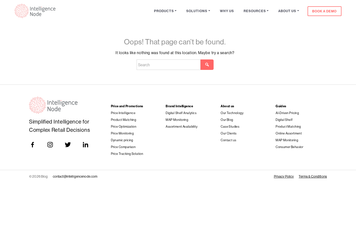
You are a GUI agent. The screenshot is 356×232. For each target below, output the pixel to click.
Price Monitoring (122, 133)
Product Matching (123, 120)
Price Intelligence (123, 113)
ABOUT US (287, 11)
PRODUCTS (164, 11)
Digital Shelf (284, 120)
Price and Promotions (127, 106)
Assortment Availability (181, 126)
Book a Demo (324, 11)
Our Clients (229, 133)
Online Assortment (289, 133)
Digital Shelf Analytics (181, 113)
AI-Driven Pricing (287, 113)
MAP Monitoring (177, 120)
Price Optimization (124, 126)
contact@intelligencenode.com (75, 176)
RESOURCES (255, 11)
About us (227, 106)
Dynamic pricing (122, 140)
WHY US (227, 11)
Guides (281, 106)
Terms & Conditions (313, 176)
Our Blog (227, 120)
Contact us (228, 140)
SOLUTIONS (196, 11)
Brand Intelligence (179, 106)
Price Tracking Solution (127, 154)
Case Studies (230, 126)
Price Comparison (123, 147)
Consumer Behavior (289, 147)
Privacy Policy (284, 176)
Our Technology (232, 113)
